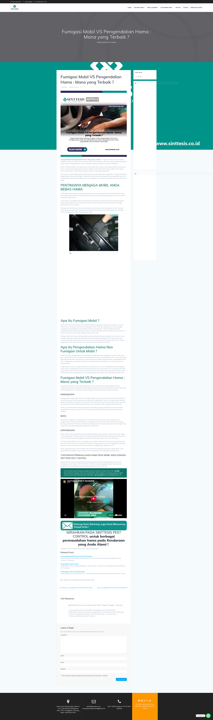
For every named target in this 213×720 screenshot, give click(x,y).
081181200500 (99, 475)
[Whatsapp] (208, 715)
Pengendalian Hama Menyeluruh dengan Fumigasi (76, 556)
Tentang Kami (139, 7)
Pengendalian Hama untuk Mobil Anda (73, 571)
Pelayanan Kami (166, 7)
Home (129, 7)
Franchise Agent (196, 7)
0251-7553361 (28, 1)
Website (63, 669)
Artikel (178, 7)
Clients (185, 7)
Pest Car (76, 87)
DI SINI (117, 471)
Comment (64, 635)
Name (62, 656)
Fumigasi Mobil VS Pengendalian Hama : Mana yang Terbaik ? (79, 580)
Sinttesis (64, 87)
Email (62, 662)
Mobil (71, 87)
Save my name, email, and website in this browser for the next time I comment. (85, 675)
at (69, 607)
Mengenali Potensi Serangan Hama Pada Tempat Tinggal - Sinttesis (96, 605)
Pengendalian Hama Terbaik (69, 564)
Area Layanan (152, 7)
